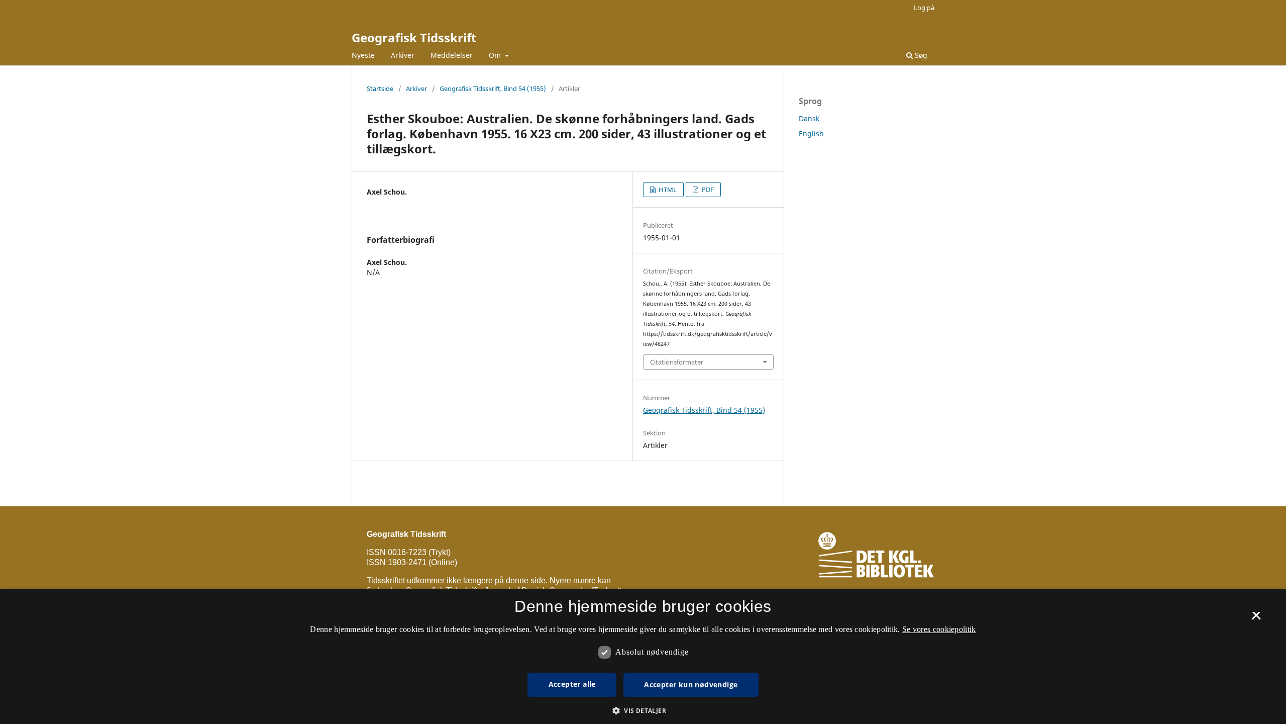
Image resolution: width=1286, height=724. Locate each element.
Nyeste (363, 55)
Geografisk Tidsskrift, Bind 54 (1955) (493, 88)
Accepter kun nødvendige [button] (690, 684)
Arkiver (402, 55)
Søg (920, 55)
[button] (643, 710)
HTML (667, 189)
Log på (924, 7)
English (811, 133)
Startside (380, 88)
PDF (707, 189)
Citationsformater (676, 362)
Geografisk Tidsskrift (414, 37)
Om (496, 55)
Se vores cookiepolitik (939, 629)
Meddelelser (452, 55)
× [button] (1256, 619)
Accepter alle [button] (572, 684)
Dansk (809, 118)
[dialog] (643, 656)
